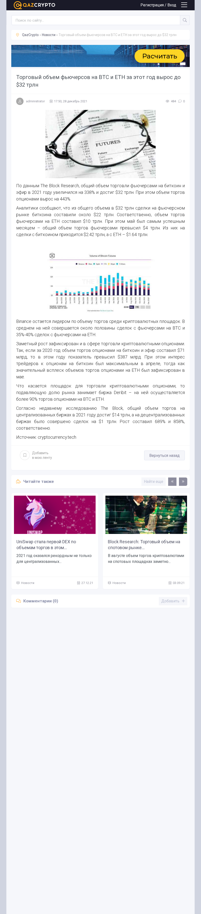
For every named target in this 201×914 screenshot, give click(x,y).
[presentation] (172, 481)
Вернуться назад (164, 455)
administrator (35, 101)
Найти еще (153, 481)
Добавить (42, 455)
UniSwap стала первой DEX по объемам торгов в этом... (46, 544)
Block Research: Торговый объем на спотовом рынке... (144, 544)
